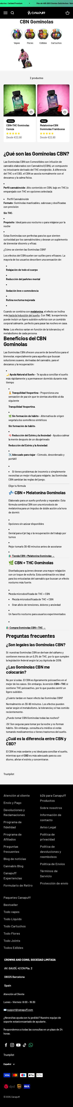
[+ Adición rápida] (31, 112)
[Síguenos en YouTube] (18, 1045)
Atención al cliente (17, 795)
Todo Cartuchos (15, 926)
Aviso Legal (48, 827)
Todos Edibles (13, 948)
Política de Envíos (52, 864)
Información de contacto (50, 817)
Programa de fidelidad (13, 824)
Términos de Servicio (49, 873)
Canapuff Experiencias (13, 875)
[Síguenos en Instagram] (12, 1045)
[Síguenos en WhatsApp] (30, 1045)
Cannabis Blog (13, 866)
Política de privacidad (47, 836)
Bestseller (11, 905)
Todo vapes (11, 912)
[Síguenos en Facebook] (6, 1045)
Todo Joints (12, 940)
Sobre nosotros (51, 808)
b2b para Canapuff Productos (53, 797)
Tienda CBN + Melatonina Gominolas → (33, 555)
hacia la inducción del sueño (24, 315)
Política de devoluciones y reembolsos (50, 852)
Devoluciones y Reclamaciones (14, 812)
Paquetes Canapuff (17, 897)
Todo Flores (12, 933)
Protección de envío (54, 883)
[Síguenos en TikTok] (24, 1045)
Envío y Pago (12, 803)
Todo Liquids (13, 919)
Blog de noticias (15, 859)
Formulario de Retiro (18, 885)
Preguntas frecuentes (11, 849)
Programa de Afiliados (13, 836)
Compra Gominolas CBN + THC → (28, 627)
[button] (13, 133)
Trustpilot (9, 774)
